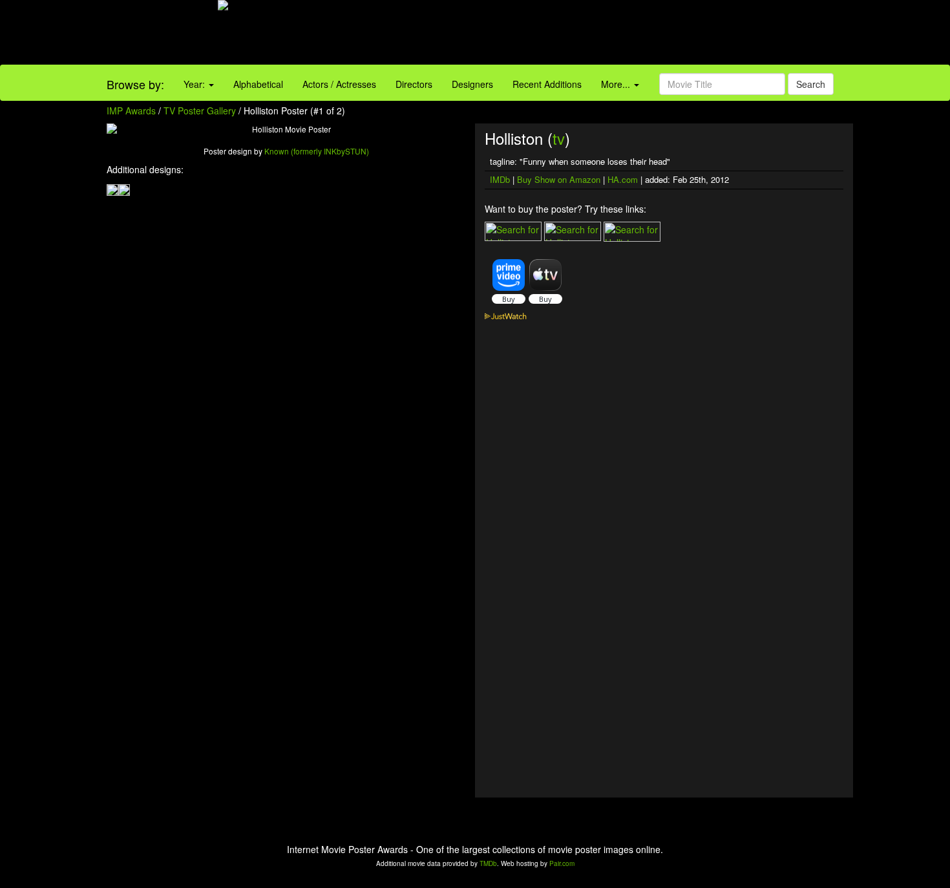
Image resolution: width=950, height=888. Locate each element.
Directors (414, 84)
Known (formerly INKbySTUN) (316, 150)
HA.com (622, 179)
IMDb (500, 179)
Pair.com (562, 863)
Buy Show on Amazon (558, 179)
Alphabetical (258, 84)
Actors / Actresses (339, 84)
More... (617, 84)
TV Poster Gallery (200, 110)
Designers (472, 84)
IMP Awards (131, 110)
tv (559, 138)
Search (810, 84)
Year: (195, 84)
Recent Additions (547, 84)
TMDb (488, 863)
